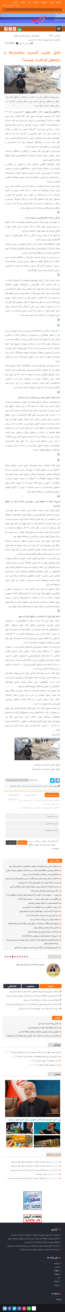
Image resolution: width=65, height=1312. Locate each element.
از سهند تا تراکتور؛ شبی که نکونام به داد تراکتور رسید (40, 907)
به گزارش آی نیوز (52, 111)
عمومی (57, 1074)
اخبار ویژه (31, 39)
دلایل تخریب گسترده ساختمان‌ (31, 786)
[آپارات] (14, 29)
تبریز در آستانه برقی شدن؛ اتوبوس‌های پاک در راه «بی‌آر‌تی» (38, 882)
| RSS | (23, 2)
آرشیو (54, 1229)
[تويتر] (52, 780)
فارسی (51, 2)
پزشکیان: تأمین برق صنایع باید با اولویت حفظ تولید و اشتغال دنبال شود (34, 866)
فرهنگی (57, 1045)
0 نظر (21, 43)
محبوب (30, 986)
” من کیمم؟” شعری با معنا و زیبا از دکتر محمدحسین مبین (30, 1170)
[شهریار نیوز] (32, 1209)
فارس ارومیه (30, 111)
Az (30, 2)
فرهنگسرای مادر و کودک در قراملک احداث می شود (40, 874)
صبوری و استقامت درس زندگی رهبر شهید (30, 964)
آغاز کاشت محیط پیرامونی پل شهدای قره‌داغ (43, 931)
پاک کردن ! (11, 842)
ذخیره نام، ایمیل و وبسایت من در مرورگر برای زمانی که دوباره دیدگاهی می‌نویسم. (43, 845)
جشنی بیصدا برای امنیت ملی (48, 1023)
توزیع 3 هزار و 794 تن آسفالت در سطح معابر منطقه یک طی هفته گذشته (33, 923)
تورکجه (58, 2)
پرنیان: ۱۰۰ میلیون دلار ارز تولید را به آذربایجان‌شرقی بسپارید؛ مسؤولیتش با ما (32, 894)
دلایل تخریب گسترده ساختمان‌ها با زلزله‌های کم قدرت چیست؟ (32, 56)
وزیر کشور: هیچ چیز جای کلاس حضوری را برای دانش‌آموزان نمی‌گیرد (34, 1052)
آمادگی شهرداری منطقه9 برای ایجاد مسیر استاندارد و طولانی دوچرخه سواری (32, 870)
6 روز (31, 1065)
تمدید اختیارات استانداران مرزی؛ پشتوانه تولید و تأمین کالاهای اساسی (34, 886)
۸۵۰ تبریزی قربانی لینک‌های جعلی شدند (44, 890)
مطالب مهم (55, 860)
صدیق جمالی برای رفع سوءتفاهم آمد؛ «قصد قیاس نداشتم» (37, 1056)
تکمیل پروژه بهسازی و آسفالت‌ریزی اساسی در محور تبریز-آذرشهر (36, 947)
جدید (50, 986)
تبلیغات (15, 2)
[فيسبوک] (10, 1308)
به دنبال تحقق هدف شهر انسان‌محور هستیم (43, 1027)
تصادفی (12, 986)
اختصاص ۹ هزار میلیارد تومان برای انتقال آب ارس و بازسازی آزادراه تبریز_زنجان (32, 878)
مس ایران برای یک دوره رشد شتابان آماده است (42, 915)
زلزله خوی (13, 786)
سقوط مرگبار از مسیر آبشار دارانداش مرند (44, 919)
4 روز (7, 1052)
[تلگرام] (6, 29)
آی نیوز (45, 786)
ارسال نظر (22, 842)
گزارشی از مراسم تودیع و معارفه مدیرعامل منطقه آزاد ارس (38, 1031)
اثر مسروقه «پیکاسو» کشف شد (47, 1064)
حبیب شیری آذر (41, 1174)
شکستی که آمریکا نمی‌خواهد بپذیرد (46, 927)
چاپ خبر (27, 43)
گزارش (57, 39)
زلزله (19, 786)
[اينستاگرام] (10, 29)
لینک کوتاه (33, 780)
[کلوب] (29, 1308)
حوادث (39, 39)
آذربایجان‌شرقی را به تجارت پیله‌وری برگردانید (43, 903)
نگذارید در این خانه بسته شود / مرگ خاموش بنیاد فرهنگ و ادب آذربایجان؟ (32, 1035)
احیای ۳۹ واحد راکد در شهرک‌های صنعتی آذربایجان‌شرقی (39, 911)
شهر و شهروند (48, 39)
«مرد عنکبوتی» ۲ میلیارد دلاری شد (46, 1060)
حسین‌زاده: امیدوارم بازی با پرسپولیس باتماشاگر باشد (40, 935)
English (44, 2)
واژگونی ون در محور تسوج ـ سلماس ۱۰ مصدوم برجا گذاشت (38, 899)
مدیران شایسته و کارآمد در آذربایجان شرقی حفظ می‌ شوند (31, 1161)
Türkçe (36, 2)
